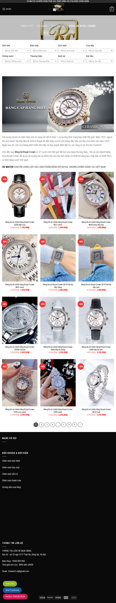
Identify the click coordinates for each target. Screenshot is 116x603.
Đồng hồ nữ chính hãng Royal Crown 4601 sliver (19, 285)
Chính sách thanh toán (11, 480)
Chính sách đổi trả (10, 474)
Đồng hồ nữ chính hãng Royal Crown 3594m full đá (19, 348)
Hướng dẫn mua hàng (11, 487)
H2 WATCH (7, 166)
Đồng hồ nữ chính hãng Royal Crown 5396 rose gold (19, 410)
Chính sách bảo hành (11, 460)
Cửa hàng (41, 25)
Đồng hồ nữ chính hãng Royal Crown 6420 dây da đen (96, 348)
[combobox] (16, 51)
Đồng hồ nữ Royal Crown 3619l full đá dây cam (96, 285)
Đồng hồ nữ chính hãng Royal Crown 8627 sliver (58, 223)
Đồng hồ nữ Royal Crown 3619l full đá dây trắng (58, 285)
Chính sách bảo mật (11, 467)
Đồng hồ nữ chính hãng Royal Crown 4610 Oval (96, 410)
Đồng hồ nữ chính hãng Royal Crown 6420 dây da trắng (58, 348)
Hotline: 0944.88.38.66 (15, 596)
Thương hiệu (58, 25)
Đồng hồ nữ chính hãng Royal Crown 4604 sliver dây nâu (96, 223)
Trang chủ (27, 25)
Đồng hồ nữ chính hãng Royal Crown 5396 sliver (58, 410)
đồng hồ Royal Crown (25, 152)
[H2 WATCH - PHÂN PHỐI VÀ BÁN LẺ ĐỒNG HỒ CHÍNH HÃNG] (58, 9)
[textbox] (15, 51)
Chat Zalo (10, 583)
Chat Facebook (12, 590)
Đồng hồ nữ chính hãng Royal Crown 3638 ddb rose (19, 223)
